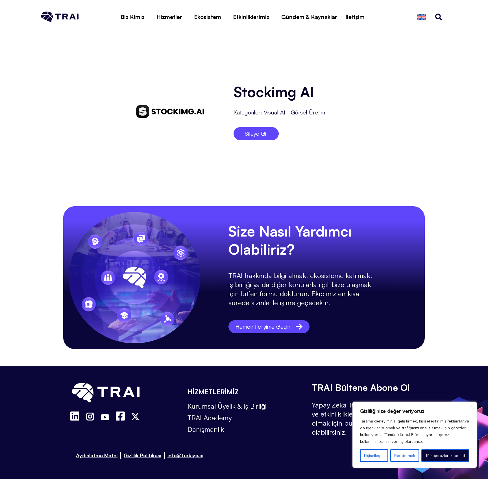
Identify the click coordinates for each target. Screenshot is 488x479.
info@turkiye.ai (185, 455)
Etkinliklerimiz (251, 16)
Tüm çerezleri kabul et (445, 455)
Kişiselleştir (374, 455)
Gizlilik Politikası (142, 455)
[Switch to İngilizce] (422, 17)
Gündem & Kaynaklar (309, 16)
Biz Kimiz (133, 16)
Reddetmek (404, 455)
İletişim (355, 16)
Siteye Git (256, 133)
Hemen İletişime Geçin (263, 326)
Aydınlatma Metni (96, 455)
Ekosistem (207, 16)
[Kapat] (470, 406)
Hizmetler (169, 16)
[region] (414, 435)
